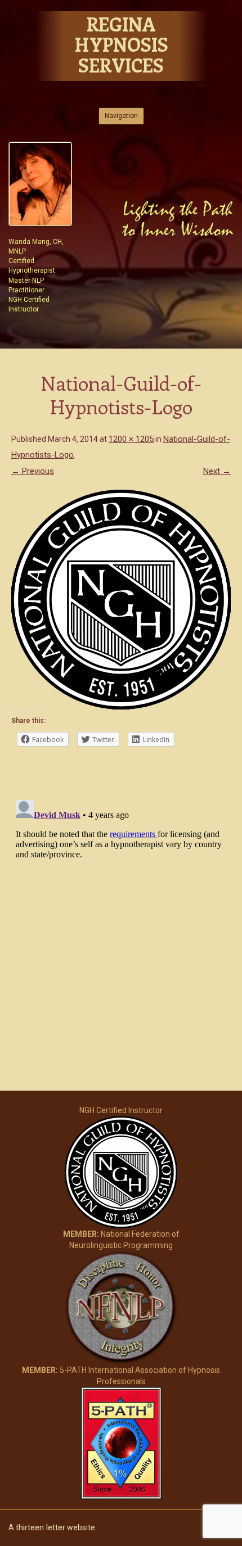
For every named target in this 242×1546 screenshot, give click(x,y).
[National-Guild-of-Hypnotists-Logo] (121, 600)
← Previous (32, 471)
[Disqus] (121, 936)
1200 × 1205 (131, 439)
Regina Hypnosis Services (121, 44)
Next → (217, 471)
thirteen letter (40, 1527)
